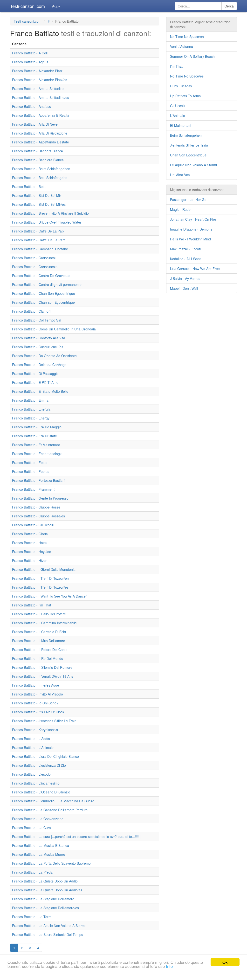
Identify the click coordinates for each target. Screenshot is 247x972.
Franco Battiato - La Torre (32, 916)
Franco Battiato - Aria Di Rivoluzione (39, 133)
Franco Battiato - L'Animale (33, 747)
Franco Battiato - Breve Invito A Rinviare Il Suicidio (50, 213)
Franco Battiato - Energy (30, 418)
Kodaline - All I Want (185, 258)
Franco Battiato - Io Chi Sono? (35, 703)
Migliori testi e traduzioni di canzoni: (197, 189)
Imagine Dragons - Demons (191, 229)
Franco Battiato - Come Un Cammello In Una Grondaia (54, 329)
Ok (225, 962)
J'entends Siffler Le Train (189, 145)
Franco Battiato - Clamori (31, 311)
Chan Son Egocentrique (188, 155)
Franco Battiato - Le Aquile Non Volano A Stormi (48, 925)
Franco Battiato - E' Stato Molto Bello (40, 391)
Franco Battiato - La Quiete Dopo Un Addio (45, 881)
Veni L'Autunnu (181, 46)
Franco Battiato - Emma (30, 400)
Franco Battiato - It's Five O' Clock (38, 711)
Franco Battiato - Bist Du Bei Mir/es (39, 204)
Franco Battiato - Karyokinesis (35, 729)
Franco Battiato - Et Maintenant (36, 444)
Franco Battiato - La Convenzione (37, 818)
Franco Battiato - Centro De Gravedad (41, 275)
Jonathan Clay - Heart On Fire (193, 219)
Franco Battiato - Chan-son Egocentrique (43, 302)
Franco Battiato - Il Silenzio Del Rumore (42, 667)
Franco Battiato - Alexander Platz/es (39, 79)
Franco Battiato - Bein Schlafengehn (39, 177)
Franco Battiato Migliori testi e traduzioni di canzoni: (200, 24)
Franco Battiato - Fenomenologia (37, 453)
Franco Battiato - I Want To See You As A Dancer (49, 596)
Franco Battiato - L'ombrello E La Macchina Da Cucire (53, 800)
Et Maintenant (180, 125)
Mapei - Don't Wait (184, 288)
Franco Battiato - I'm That (31, 605)
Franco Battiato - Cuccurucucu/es (37, 346)
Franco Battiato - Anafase (31, 106)
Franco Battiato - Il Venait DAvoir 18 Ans (42, 676)
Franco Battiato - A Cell (30, 53)
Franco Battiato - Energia (31, 409)
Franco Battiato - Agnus (30, 61)
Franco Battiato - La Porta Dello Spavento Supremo (51, 863)
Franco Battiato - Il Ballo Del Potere (39, 614)
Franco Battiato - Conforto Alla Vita (38, 337)
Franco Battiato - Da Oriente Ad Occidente (44, 355)
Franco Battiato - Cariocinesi (33, 257)
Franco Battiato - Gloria (30, 533)
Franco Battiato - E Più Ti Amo (35, 382)
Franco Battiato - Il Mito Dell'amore (38, 640)
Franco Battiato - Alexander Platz (37, 70)
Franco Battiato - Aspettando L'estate (40, 142)
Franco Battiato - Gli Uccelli (33, 524)
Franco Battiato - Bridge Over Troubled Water (46, 222)
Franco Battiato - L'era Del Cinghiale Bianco (45, 756)
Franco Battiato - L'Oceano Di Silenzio (41, 792)
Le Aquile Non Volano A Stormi (193, 164)
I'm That (176, 66)
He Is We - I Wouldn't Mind (190, 239)
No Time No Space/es (187, 76)
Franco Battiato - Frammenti (33, 489)
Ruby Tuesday (181, 86)
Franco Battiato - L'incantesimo (36, 783)
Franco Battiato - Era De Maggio (37, 427)
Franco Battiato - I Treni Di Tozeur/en (40, 578)
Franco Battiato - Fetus (29, 462)
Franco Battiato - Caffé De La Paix (38, 231)
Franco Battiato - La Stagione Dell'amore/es (45, 907)
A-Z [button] (55, 6)
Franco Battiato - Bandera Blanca (37, 150)
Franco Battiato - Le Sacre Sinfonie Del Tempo (47, 934)
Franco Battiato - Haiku (29, 542)
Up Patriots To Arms (185, 95)
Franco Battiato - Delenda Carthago (39, 364)
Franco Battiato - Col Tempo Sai (36, 320)
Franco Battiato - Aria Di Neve (35, 124)
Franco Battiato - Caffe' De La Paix (38, 240)
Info (169, 966)
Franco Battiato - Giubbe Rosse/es (38, 516)
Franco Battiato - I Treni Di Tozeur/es (40, 587)
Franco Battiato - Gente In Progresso (40, 498)
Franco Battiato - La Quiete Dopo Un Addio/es (47, 890)
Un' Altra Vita (180, 174)
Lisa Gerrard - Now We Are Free (195, 268)
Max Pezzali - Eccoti (185, 248)
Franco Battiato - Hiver (29, 560)
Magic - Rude (180, 209)
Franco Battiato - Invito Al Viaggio (37, 694)
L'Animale (177, 115)
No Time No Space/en (187, 36)
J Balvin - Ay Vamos (185, 278)
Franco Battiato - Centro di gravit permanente (47, 284)
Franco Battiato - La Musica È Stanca (40, 845)
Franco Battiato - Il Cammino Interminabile (44, 622)
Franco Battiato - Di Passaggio (35, 373)
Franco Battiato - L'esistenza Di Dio (39, 765)
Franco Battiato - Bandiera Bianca (38, 159)
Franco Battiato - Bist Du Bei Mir (36, 195)
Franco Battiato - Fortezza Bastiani (38, 480)
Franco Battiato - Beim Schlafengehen (41, 168)
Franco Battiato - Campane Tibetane (40, 248)
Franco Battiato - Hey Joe (31, 551)
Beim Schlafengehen (186, 135)
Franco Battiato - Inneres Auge (35, 685)
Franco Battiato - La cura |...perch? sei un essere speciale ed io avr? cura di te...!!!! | (76, 836)
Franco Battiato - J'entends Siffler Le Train (44, 720)
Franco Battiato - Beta (29, 186)
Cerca (229, 6)
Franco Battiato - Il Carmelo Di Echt (39, 631)
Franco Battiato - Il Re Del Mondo (37, 658)
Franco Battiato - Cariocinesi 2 (35, 266)
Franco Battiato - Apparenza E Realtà (40, 115)
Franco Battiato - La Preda (32, 872)
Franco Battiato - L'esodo (31, 774)
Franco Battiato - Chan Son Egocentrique (43, 293)
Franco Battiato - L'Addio (31, 738)
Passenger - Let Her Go (188, 199)
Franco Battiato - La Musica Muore (38, 854)
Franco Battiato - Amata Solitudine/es (40, 97)
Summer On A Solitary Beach (192, 56)
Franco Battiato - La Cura (31, 827)
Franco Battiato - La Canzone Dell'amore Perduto (50, 809)
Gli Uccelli (177, 105)
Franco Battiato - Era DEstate (34, 435)
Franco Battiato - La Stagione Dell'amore (43, 898)
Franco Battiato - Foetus (30, 471)
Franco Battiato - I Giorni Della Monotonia (43, 569)
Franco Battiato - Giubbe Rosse (36, 507)
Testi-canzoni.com (27, 6)
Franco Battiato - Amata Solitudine (38, 88)
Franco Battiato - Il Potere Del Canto (40, 649)
